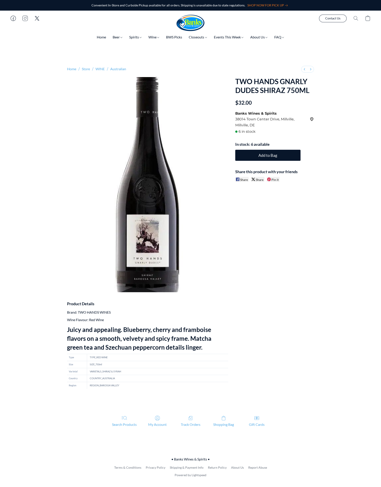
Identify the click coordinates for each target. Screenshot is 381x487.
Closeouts (197, 37)
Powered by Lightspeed (190, 475)
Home (101, 37)
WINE (100, 69)
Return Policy (217, 467)
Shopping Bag (223, 424)
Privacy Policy (155, 467)
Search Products (124, 424)
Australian (118, 69)
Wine (152, 37)
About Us (257, 37)
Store (86, 69)
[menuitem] (304, 69)
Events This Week (227, 37)
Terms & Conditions (127, 467)
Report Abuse (257, 467)
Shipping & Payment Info (187, 467)
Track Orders (190, 424)
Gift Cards (257, 424)
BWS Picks (174, 37)
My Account (157, 424)
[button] (190, 23)
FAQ (278, 37)
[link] (268, 5)
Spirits (134, 37)
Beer (116, 37)
